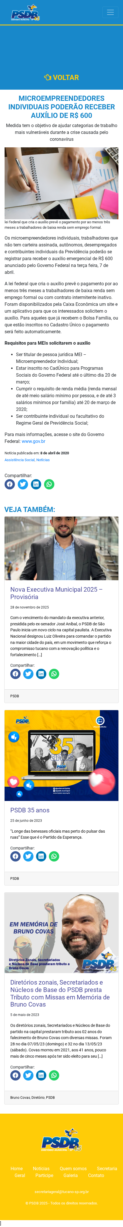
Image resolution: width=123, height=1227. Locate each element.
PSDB (14, 696)
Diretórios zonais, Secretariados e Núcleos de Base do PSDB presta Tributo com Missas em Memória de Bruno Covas (60, 993)
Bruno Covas (20, 1098)
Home (17, 1168)
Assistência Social (20, 460)
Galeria (71, 1175)
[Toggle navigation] (110, 12)
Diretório (38, 1098)
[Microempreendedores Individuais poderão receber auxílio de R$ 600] (10, 484)
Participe (44, 1175)
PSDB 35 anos (29, 810)
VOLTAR (65, 77)
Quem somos (73, 1168)
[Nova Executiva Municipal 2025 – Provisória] (15, 674)
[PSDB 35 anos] (15, 856)
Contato (96, 1175)
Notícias (43, 460)
